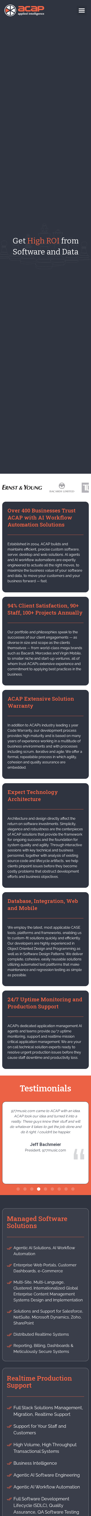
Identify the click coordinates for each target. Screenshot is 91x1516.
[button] (82, 10)
